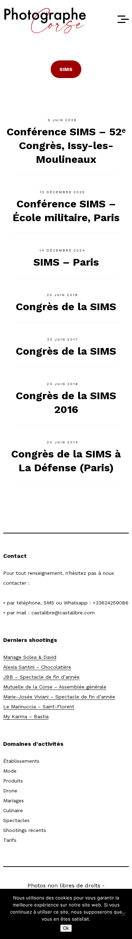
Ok (66, 928)
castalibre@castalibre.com (63, 612)
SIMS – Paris (66, 262)
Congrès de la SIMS (66, 306)
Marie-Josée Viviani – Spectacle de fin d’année (59, 696)
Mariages (13, 800)
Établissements (21, 761)
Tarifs (10, 840)
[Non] (123, 913)
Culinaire (13, 810)
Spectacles (16, 820)
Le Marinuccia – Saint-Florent (38, 706)
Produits (13, 781)
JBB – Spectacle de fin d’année (41, 677)
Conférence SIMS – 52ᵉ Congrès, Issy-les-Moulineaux (66, 145)
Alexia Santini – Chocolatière (37, 667)
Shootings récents (24, 830)
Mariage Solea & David (29, 657)
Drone (10, 790)
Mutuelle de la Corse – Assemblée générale (54, 687)
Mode (10, 771)
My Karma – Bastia (26, 716)
